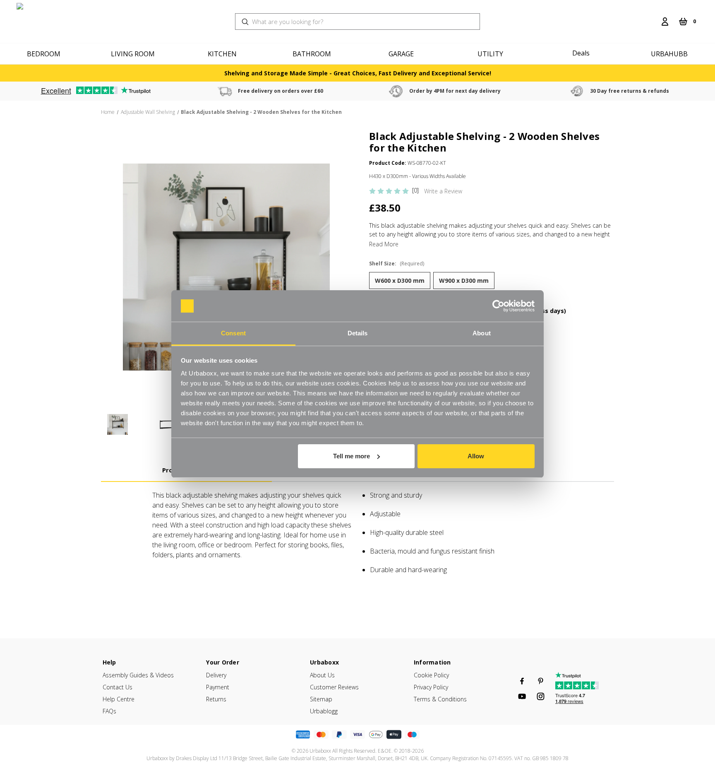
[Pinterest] (540, 681)
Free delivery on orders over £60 (280, 90)
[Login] (665, 21)
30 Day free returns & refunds (629, 90)
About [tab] (482, 333)
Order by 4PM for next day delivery (455, 90)
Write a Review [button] (443, 191)
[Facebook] (522, 681)
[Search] (652, 16)
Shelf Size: (396, 263)
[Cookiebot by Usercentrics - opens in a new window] (498, 306)
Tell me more (351, 456)
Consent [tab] (233, 333)
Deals (581, 53)
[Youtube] (522, 696)
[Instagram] (540, 696)
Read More (383, 244)
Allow (476, 456)
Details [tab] (358, 333)
